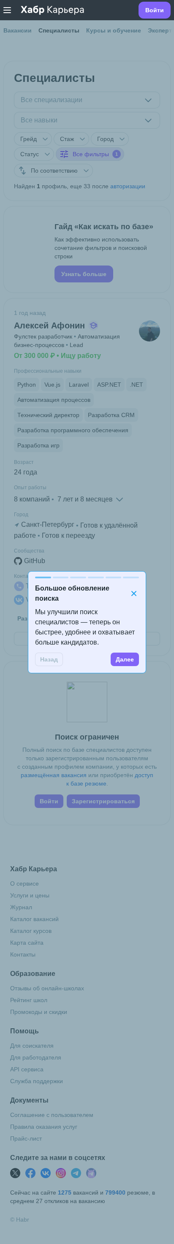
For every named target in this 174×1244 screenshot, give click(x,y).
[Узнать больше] (87, 249)
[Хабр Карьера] (52, 10)
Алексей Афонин (49, 325)
